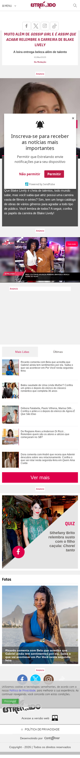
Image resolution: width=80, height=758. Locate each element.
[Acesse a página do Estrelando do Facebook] (26, 26)
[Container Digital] (52, 739)
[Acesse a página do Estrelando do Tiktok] (54, 26)
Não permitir (29, 174)
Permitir (54, 174)
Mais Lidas (22, 351)
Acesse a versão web (35, 718)
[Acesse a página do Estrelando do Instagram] (45, 26)
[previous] (5, 624)
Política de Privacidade (22, 690)
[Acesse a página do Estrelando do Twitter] (36, 26)
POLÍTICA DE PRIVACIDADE (42, 729)
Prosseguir (10, 701)
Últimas (58, 351)
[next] (76, 624)
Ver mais (40, 477)
